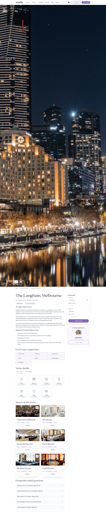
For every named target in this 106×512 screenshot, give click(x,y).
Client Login (76, 2)
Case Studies (40, 2)
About (52, 2)
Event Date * (70, 297)
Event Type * (70, 308)
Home (17, 288)
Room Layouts (19, 371)
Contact (57, 2)
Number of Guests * (72, 303)
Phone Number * (71, 314)
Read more (28, 425)
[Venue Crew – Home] (19, 2)
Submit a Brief (86, 2)
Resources (47, 2)
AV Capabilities (28, 371)
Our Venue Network (24, 288)
